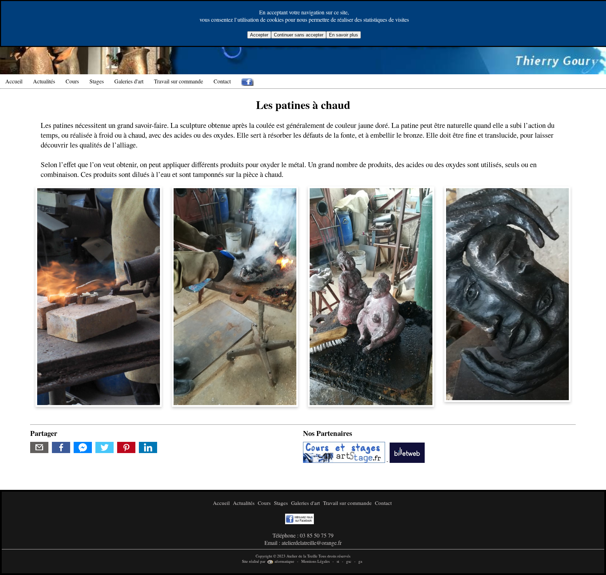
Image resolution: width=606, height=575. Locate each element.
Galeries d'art (128, 81)
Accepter (259, 34)
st (338, 561)
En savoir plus (343, 34)
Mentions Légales (315, 561)
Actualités (44, 81)
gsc (348, 561)
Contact (222, 81)
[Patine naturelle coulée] (507, 293)
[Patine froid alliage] (235, 295)
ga (360, 561)
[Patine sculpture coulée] (98, 295)
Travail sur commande (178, 81)
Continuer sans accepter (298, 34)
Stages (96, 81)
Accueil (13, 81)
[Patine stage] (371, 295)
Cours (72, 81)
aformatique (284, 561)
